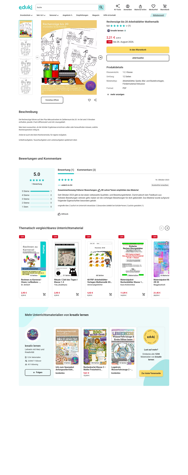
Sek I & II (40, 15)
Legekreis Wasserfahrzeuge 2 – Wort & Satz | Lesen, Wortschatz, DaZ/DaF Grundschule (121, 368)
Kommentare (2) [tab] (86, 169)
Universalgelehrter (95, 285)
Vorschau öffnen (52, 100)
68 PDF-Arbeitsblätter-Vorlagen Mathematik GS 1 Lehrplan (99, 280)
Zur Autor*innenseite (151, 373)
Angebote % (67, 15)
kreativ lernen (117, 30)
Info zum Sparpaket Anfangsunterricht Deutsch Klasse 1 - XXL (66, 368)
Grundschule (25, 15)
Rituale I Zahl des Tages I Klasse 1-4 (66, 280)
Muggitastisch (159, 285)
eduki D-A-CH (66, 185)
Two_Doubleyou (60, 285)
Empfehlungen (82, 15)
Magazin (95, 15)
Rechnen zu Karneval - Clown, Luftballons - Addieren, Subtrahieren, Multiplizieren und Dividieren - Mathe (32, 280)
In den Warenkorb (138, 50)
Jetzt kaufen (138, 58)
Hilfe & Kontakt (109, 15)
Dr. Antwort (25, 285)
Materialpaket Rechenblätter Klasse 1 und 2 (131, 280)
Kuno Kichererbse (127, 285)
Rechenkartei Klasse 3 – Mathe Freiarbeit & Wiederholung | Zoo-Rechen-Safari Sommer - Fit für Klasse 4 (95, 368)
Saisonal (53, 15)
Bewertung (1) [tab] (66, 169)
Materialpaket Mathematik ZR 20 (166, 280)
